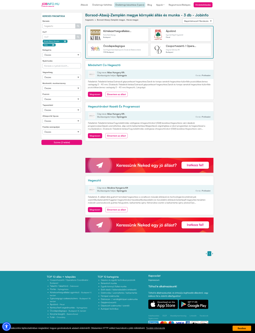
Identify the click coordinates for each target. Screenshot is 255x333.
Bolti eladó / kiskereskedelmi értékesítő (119, 289)
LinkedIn (193, 315)
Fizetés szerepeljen (51, 127)
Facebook (204, 315)
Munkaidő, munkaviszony (54, 83)
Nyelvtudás (47, 61)
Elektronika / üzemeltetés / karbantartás (119, 292)
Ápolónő (171, 31)
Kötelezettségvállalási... (117, 31)
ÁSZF (164, 315)
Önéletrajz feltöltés (102, 4)
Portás (59, 289)
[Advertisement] (62, 163)
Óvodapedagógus (114, 46)
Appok (159, 4)
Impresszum (154, 280)
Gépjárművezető (108, 302)
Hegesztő (94, 180)
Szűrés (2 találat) (62, 142)
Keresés (45, 21)
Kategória (46, 50)
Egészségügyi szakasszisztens (70, 299)
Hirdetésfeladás (203, 4)
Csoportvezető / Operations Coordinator (70, 281)
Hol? (44, 32)
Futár (57, 317)
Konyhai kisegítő (64, 314)
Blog (149, 4)
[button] (6, 326)
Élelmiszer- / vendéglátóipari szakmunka (119, 299)
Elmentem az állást (116, 94)
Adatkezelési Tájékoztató (153, 317)
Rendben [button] (242, 328)
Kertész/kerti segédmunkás (68, 307)
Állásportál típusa (50, 116)
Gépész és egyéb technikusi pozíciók (118, 280)
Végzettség (47, 72)
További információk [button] (155, 328)
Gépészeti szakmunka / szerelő (115, 305)
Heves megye (46, 45)
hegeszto (89, 20)
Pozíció (45, 94)
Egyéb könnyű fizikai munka (113, 286)
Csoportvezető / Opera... (181, 46)
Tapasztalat (47, 105)
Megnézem (95, 94)
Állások (84, 4)
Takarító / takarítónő (64, 286)
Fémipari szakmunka (110, 296)
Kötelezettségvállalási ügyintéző (71, 294)
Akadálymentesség (178, 315)
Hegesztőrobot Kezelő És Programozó (114, 106)
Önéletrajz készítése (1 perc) (129, 4)
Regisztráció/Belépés (179, 4)
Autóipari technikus (109, 308)
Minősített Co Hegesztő (104, 65)
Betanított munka (109, 283)
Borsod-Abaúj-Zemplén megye (51, 41)
